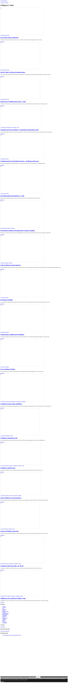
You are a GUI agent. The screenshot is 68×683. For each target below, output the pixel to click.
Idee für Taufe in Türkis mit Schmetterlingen (12, 72)
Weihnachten (5, 622)
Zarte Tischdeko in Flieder (7, 369)
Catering (4, 607)
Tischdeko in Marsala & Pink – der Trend (11, 566)
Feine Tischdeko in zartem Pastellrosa (10, 498)
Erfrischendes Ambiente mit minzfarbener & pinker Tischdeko (17, 230)
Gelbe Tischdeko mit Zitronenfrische (10, 265)
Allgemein (4, 606)
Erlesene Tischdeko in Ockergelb (9, 531)
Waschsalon (5, 621)
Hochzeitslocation (6, 613)
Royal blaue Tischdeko (6, 300)
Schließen (2, 681)
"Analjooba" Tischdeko (4, 2)
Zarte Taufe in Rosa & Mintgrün (9, 37)
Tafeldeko (12, 228)
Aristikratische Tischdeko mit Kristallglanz (12, 334)
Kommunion (9, 127)
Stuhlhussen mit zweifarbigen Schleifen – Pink (13, 598)
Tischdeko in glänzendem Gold (8, 438)
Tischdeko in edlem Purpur (7, 468)
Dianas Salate (2, 626)
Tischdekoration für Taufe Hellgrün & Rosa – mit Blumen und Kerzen (19, 161)
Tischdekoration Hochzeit (16, 635)
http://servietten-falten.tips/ (4, 631)
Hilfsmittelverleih (5, 611)
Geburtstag (6, 262)
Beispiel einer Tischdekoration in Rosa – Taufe (13, 101)
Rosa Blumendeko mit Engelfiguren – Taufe (12, 196)
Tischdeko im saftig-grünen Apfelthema (11, 404)
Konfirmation (14, 127)
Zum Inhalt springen (3, 0)
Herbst (4, 610)
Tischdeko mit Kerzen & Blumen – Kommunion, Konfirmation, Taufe (19, 129)
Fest (6, 596)
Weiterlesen (2, 41)
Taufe (8, 35)
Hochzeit (8, 228)
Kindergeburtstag (13, 401)
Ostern (4, 617)
